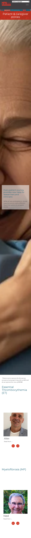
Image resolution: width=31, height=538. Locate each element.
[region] (15, 430)
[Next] (18, 446)
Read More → (8, 441)
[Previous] (13, 446)
